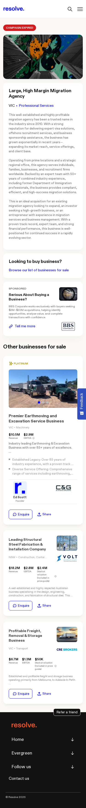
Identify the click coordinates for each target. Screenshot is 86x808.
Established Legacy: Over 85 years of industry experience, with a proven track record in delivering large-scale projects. (41, 463)
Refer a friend (67, 712)
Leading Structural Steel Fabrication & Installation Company (27, 544)
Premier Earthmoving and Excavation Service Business (36, 418)
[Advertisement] (68, 294)
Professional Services (36, 105)
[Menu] (80, 9)
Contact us (19, 778)
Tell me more (25, 326)
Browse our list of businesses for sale (39, 270)
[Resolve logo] (13, 9)
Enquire (23, 514)
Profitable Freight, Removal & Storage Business (25, 636)
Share (46, 514)
